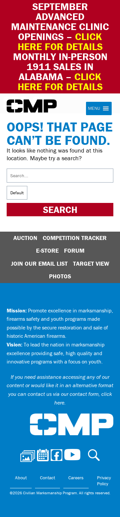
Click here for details (60, 41)
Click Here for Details (60, 81)
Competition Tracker (75, 238)
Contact (47, 478)
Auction (25, 238)
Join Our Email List (39, 263)
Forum (74, 250)
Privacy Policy (104, 481)
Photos (60, 276)
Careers (76, 478)
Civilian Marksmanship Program (32, 106)
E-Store (47, 250)
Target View (91, 263)
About (21, 478)
